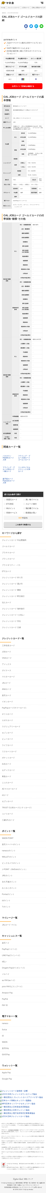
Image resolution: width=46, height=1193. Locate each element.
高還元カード (11, 499)
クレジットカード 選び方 (12, 584)
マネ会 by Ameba (13, 1130)
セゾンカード (7, 733)
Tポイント (6, 907)
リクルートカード (9, 751)
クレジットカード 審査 (11, 590)
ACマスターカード (9, 789)
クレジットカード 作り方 (12, 577)
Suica (4, 1029)
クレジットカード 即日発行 (13, 596)
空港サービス (11, 513)
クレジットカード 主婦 (11, 627)
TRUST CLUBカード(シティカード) (16, 807)
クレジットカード (14, 7)
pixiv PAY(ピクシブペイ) (12, 986)
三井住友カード (8, 645)
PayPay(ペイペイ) (9, 949)
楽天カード (6, 695)
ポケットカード (8, 758)
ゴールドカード (8, 546)
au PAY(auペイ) (8, 980)
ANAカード (6, 689)
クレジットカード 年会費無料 (14, 540)
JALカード (6, 683)
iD (3, 1036)
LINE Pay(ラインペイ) (11, 955)
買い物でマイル (32, 499)
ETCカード (6, 571)
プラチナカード (8, 552)
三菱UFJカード (8, 820)
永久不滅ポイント (9, 882)
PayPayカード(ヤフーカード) (14, 708)
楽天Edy (5, 1048)
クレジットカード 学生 (11, 621)
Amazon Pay (7, 993)
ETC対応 (10, 504)
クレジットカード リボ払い (13, 615)
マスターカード (8, 676)
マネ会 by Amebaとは (7, 1183)
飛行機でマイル (32, 508)
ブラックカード (8, 559)
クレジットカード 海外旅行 (13, 609)
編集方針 (42, 1183)
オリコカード (7, 714)
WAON (4, 1042)
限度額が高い (31, 513)
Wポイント (10, 508)
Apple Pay (6, 1072)
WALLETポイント (9, 857)
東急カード (6, 776)
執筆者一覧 (35, 1183)
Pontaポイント (8, 894)
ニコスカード (7, 782)
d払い (4, 961)
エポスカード (7, 720)
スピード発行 (31, 504)
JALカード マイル (9, 925)
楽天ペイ (5, 943)
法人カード (6, 602)
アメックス (6, 664)
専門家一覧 (27, 1183)
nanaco (5, 1023)
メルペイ (5, 974)
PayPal (5, 999)
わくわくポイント (9, 888)
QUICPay (6, 1054)
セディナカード (8, 770)
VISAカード (7, 658)
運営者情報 (19, 1183)
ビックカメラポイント (11, 863)
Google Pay (7, 1079)
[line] (41, 26)
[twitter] (31, 26)
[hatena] (36, 26)
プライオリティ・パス (11, 565)
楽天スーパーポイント (11, 844)
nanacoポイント (9, 850)
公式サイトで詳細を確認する (23, 86)
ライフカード (7, 745)
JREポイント (7, 875)
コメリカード (7, 814)
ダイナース (6, 670)
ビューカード (7, 739)
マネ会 (3, 7)
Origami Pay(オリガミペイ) (13, 968)
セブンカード (7, 801)
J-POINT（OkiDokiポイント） (14, 869)
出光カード (6, 764)
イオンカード (7, 701)
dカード (5, 795)
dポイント (6, 900)
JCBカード (25, 7)
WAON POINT (7, 838)
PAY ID (5, 1005)
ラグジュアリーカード (11, 726)
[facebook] (26, 26)
